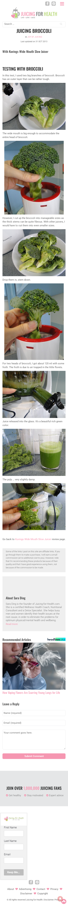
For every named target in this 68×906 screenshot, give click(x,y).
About (10, 889)
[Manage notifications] (60, 898)
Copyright (42, 893)
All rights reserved (17, 899)
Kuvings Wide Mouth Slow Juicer (33, 539)
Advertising (25, 889)
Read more (12, 624)
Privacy (54, 889)
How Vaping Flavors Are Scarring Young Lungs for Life (31, 693)
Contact (40, 889)
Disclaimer (26, 893)
